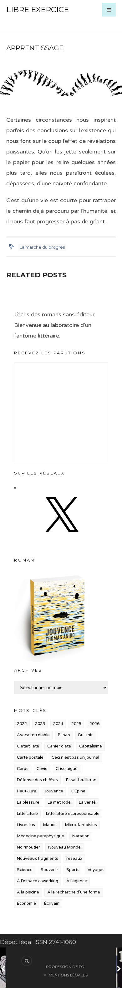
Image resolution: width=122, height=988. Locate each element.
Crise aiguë (67, 768)
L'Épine (78, 791)
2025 (76, 723)
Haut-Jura (26, 791)
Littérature (27, 813)
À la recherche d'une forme (73, 892)
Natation (80, 836)
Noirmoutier (28, 847)
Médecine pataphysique (40, 836)
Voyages (96, 869)
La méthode (59, 802)
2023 (40, 723)
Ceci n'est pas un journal (75, 757)
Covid (42, 768)
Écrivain (51, 903)
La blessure (28, 802)
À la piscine (28, 892)
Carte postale (30, 757)
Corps (22, 768)
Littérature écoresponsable (72, 813)
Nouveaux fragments (37, 858)
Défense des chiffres (37, 779)
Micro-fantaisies (81, 824)
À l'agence (76, 880)
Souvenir (49, 869)
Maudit (50, 824)
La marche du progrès (42, 247)
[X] (61, 538)
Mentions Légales (68, 975)
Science (25, 869)
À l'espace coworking (37, 880)
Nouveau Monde (64, 847)
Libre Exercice (37, 9)
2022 (22, 723)
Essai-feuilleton (81, 779)
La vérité (87, 802)
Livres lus (26, 824)
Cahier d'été (59, 746)
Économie (26, 903)
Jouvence (53, 791)
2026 (94, 723)
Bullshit (85, 734)
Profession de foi (65, 966)
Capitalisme (90, 746)
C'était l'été (28, 746)
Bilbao (64, 734)
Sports (72, 869)
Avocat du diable (33, 734)
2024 (58, 723)
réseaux (74, 858)
